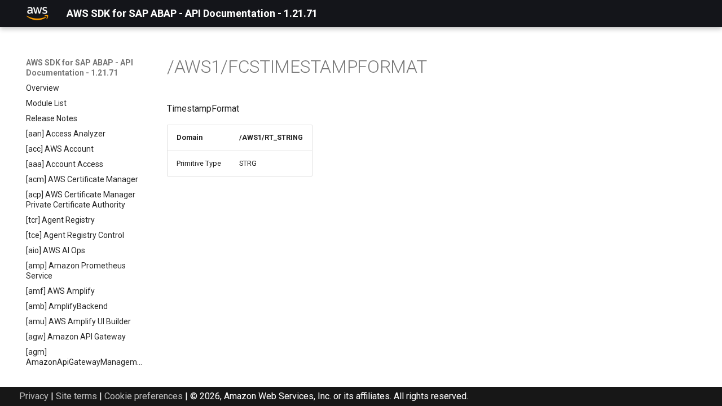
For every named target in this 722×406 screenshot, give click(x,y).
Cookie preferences (143, 396)
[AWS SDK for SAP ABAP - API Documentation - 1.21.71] (37, 13)
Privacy (34, 396)
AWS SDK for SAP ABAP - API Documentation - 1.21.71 (79, 67)
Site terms (76, 396)
